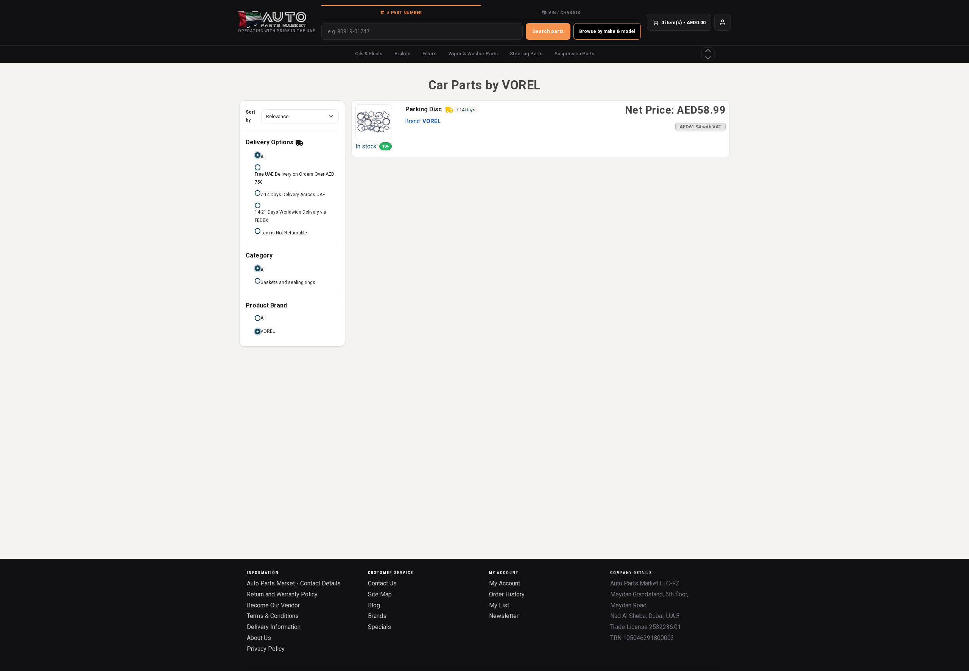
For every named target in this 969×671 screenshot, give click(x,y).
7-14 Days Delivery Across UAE (292, 194)
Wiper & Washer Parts (473, 53)
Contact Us (382, 583)
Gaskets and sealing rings (287, 282)
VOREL (267, 331)
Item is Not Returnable (283, 233)
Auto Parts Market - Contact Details (294, 583)
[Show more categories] (708, 54)
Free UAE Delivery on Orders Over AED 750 (294, 178)
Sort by (250, 116)
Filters (429, 53)
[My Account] (722, 22)
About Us (259, 637)
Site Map (380, 594)
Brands (377, 616)
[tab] (401, 12)
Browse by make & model (607, 31)
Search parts (548, 31)
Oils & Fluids (368, 53)
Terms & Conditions (273, 616)
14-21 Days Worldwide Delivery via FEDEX (290, 216)
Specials (379, 626)
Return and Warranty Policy (282, 594)
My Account (504, 583)
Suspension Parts (574, 53)
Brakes (402, 53)
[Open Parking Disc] (373, 121)
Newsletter (504, 616)
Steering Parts (526, 53)
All (263, 156)
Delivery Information (274, 626)
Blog (374, 605)
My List (499, 605)
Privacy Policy (266, 648)
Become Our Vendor (273, 605)
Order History (507, 594)
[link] (540, 128)
